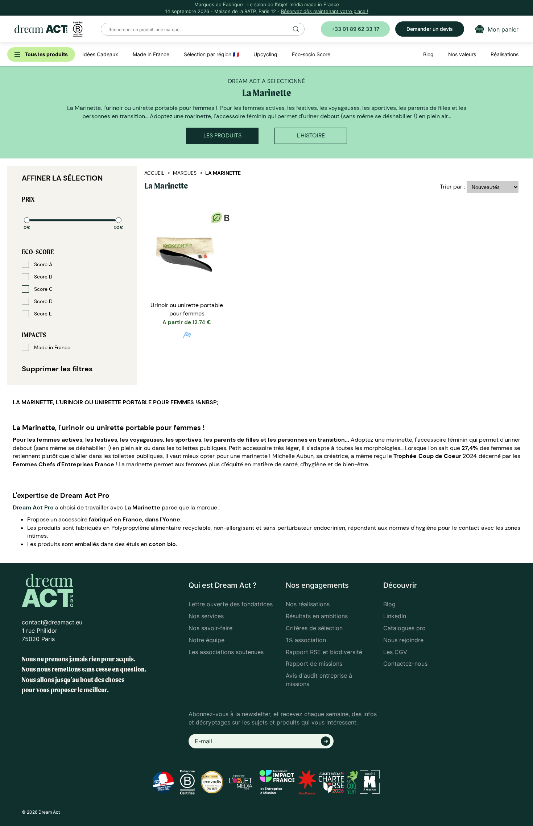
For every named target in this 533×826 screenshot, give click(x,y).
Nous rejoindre (403, 640)
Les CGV (395, 652)
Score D (43, 301)
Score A (42, 264)
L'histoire (311, 135)
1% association (306, 640)
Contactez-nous (405, 663)
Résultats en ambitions (317, 616)
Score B (42, 276)
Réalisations (504, 54)
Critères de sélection (314, 628)
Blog (389, 604)
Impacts (34, 335)
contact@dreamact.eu (52, 622)
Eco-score (38, 252)
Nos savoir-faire (210, 628)
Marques (185, 173)
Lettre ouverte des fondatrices (231, 604)
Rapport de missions (314, 663)
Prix (28, 199)
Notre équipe (206, 640)
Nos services (206, 616)
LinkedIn (394, 616)
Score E (42, 313)
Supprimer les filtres (57, 368)
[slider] (27, 220)
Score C (43, 289)
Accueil (154, 173)
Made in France (51, 347)
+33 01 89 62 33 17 (355, 29)
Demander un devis (429, 29)
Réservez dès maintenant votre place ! (324, 11)
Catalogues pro (404, 628)
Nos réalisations (308, 604)
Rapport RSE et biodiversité (324, 652)
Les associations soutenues (226, 652)
